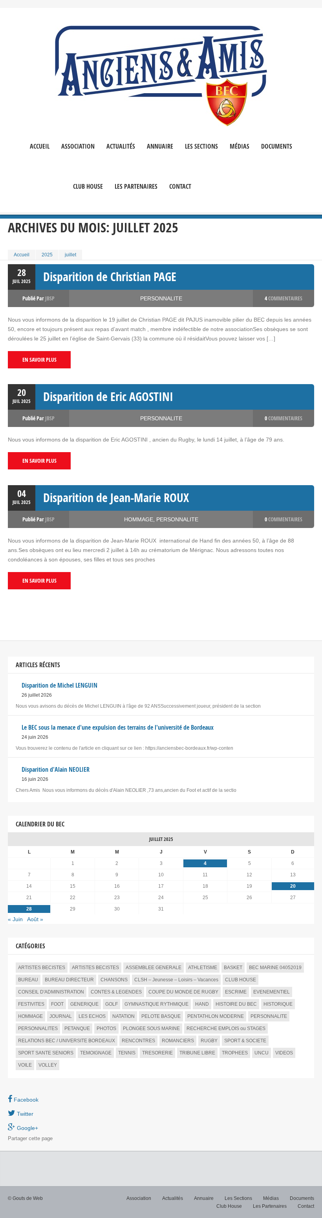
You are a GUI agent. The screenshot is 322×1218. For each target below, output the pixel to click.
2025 (47, 255)
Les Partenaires (136, 186)
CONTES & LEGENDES (116, 992)
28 (29, 909)
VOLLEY (47, 1065)
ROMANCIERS (178, 1040)
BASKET (233, 967)
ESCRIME (236, 992)
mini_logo (226, 174)
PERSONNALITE (161, 298)
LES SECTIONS (201, 146)
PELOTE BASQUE (161, 1016)
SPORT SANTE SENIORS (45, 1053)
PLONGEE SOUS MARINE (151, 1028)
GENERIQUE (84, 1004)
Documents (276, 146)
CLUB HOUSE (240, 979)
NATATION (123, 1016)
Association (78, 146)
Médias (239, 146)
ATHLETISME (202, 967)
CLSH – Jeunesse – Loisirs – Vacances (176, 979)
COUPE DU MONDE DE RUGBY (183, 992)
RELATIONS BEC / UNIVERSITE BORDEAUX (66, 1040)
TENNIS (126, 1053)
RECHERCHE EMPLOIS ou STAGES (226, 1028)
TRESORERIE (157, 1053)
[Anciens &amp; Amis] (161, 76)
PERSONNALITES (38, 1028)
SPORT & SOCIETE (245, 1040)
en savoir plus (39, 359)
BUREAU (28, 979)
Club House (88, 186)
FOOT (57, 1004)
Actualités (120, 146)
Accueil (39, 146)
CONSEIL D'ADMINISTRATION (51, 992)
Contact (180, 186)
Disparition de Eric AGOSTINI (108, 396)
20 (293, 886)
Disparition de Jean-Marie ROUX (116, 497)
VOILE (25, 1065)
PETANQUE (77, 1028)
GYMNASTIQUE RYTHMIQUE (156, 1004)
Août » (35, 919)
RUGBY (209, 1040)
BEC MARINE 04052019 (275, 967)
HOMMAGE (138, 519)
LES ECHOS (92, 1016)
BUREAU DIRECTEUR (69, 979)
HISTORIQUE (278, 1004)
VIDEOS (284, 1053)
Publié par (38, 298)
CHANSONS (114, 979)
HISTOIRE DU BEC (236, 1004)
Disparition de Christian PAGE (109, 277)
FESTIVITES (31, 1004)
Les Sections (238, 1198)
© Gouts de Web (25, 1198)
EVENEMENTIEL (271, 992)
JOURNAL (60, 1016)
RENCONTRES (138, 1040)
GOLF (111, 1004)
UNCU (261, 1053)
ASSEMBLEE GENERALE (153, 967)
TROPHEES (235, 1053)
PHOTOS (106, 1028)
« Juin (15, 919)
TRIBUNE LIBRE (197, 1053)
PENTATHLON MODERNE (215, 1016)
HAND (202, 1004)
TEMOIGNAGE (96, 1053)
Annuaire (160, 146)
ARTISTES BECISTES (41, 967)
